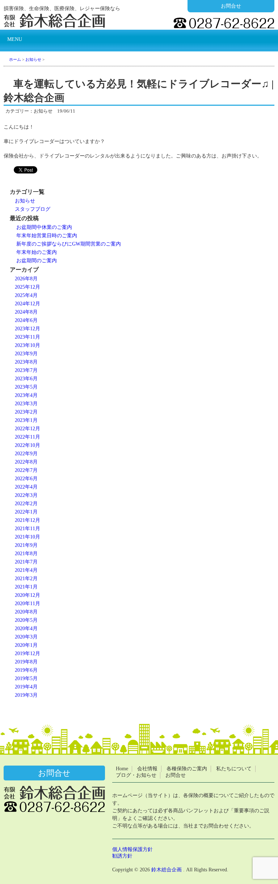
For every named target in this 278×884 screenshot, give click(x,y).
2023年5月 (26, 387)
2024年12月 (27, 303)
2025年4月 (26, 295)
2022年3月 (26, 495)
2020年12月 (27, 595)
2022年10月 (27, 445)
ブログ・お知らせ (136, 775)
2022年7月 (26, 470)
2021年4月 (26, 570)
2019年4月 (26, 687)
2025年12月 (27, 287)
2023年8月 (26, 362)
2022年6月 (26, 478)
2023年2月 (26, 412)
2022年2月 (26, 503)
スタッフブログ (32, 209)
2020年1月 (26, 645)
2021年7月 (26, 562)
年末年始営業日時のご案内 (46, 235)
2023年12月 (27, 328)
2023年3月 (26, 403)
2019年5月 (26, 678)
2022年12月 (27, 428)
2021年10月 (27, 537)
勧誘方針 (122, 856)
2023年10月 (27, 345)
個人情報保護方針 (132, 849)
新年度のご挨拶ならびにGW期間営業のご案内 (68, 244)
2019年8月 (26, 662)
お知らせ (25, 201)
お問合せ (231, 6)
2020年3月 (26, 637)
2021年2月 (26, 578)
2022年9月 (26, 453)
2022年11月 (27, 437)
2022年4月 (26, 487)
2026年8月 (26, 278)
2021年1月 (26, 587)
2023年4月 (26, 395)
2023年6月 (26, 378)
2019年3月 (26, 695)
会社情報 (147, 768)
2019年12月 (27, 653)
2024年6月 (26, 320)
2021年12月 (27, 520)
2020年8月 (26, 612)
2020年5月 (26, 620)
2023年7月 (26, 370)
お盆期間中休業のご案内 (44, 227)
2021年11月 (27, 528)
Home (122, 768)
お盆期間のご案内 (36, 260)
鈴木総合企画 (166, 869)
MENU (14, 39)
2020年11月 (27, 603)
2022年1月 (26, 512)
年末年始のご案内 (36, 252)
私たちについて (234, 768)
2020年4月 (26, 628)
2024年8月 (26, 312)
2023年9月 (26, 353)
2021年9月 (26, 545)
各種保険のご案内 (187, 768)
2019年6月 (26, 670)
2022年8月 (26, 462)
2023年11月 (27, 337)
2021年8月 (26, 553)
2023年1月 (26, 420)
